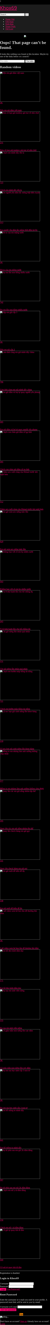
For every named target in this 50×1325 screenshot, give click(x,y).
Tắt (21, 1314)
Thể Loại (9, 29)
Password (4, 1286)
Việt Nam (9, 22)
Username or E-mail (8, 1307)
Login (3, 1289)
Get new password (8, 1310)
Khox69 (8, 8)
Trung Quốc (10, 26)
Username (4, 1283)
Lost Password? (13, 1289)
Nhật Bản (9, 24)
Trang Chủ (9, 19)
